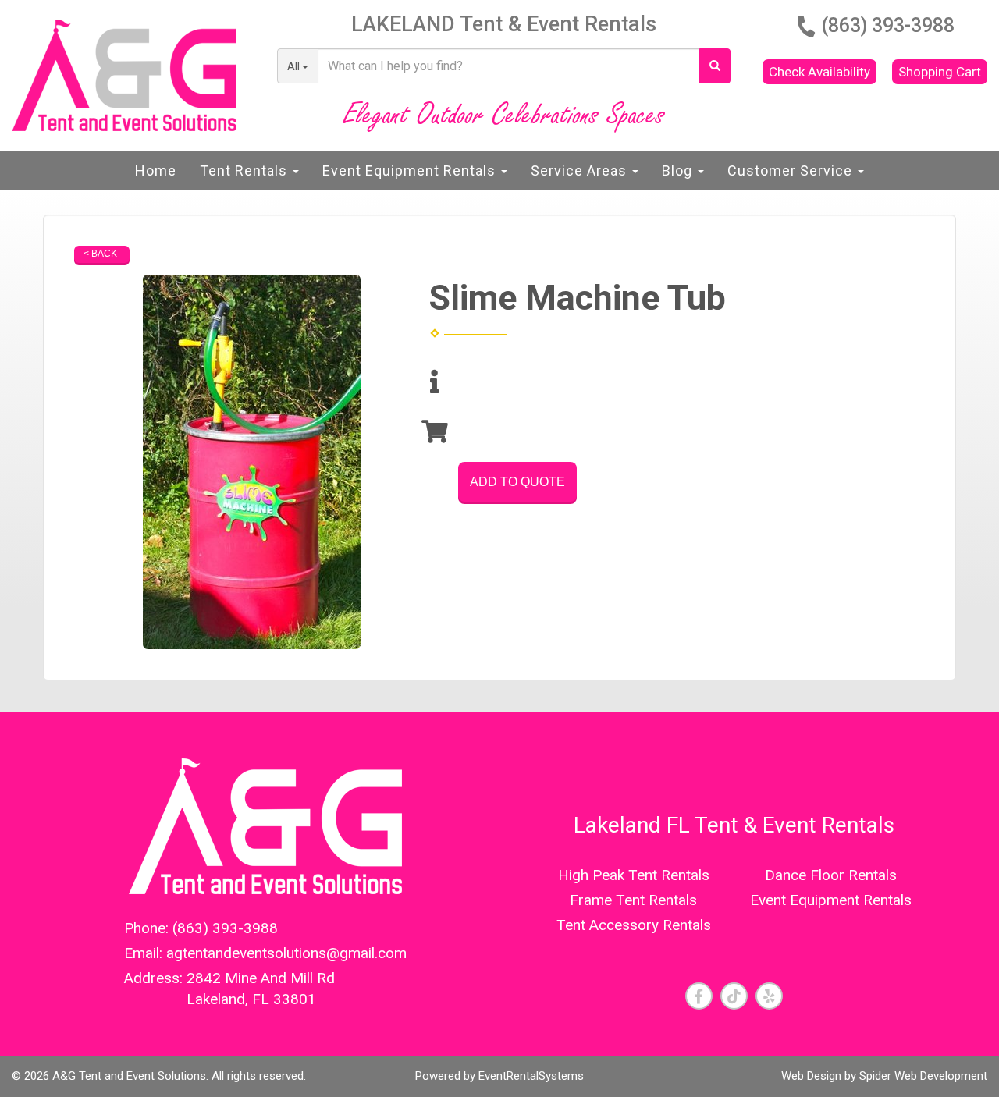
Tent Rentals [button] (245, 170)
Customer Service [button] (791, 170)
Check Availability (819, 72)
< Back (100, 253)
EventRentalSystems (531, 1076)
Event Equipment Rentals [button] (411, 170)
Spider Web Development (923, 1076)
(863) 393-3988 (888, 25)
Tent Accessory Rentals (633, 925)
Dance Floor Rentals (831, 875)
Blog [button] (679, 170)
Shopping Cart (939, 72)
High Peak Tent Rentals (633, 875)
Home (155, 170)
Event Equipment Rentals (831, 900)
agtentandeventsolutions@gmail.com (286, 953)
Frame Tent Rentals (633, 900)
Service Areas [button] (581, 170)
